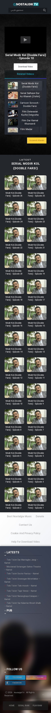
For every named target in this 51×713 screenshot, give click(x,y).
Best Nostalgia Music (19, 517)
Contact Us (25, 525)
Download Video (25, 66)
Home (12, 705)
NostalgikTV (19, 692)
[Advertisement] (25, 642)
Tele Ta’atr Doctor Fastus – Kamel (23, 573)
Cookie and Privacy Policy (25, 533)
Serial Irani (23, 705)
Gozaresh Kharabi (36, 140)
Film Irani (37, 705)
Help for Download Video (25, 542)
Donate (40, 517)
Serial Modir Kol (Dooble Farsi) (25, 166)
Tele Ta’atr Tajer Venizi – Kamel (22, 591)
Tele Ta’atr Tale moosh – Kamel (22, 585)
